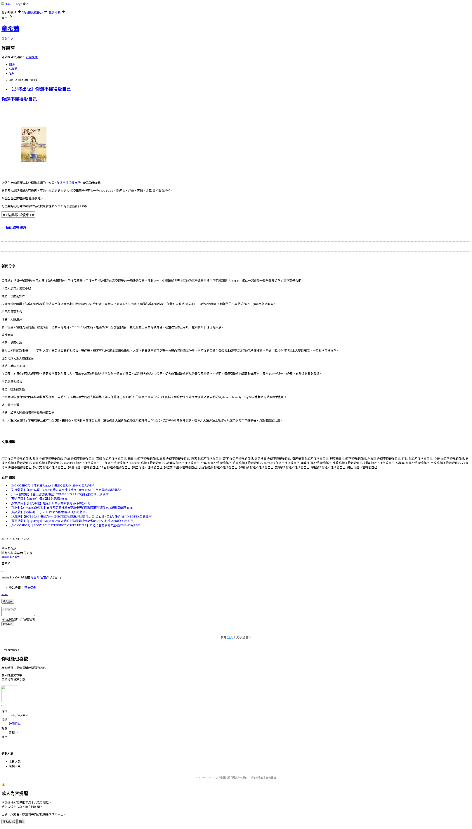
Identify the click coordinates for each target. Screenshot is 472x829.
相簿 (12, 64)
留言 (43, 577)
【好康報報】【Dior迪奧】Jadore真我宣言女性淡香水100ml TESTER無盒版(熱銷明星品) (65, 489)
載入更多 (8, 601)
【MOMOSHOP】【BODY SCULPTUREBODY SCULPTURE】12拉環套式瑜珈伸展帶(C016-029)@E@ (74, 525)
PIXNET (208, 777)
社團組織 (32, 57)
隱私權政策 (257, 777)
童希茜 (10, 28)
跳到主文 (7, 38)
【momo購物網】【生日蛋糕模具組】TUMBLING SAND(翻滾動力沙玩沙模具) (59, 494)
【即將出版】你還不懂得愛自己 (40, 89)
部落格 (13, 69)
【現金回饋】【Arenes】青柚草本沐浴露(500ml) (39, 498)
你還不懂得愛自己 (19, 99)
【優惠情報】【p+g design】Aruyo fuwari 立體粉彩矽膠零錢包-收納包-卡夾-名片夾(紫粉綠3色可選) (71, 521)
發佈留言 (8, 624)
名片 (12, 73)
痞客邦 (35, 577)
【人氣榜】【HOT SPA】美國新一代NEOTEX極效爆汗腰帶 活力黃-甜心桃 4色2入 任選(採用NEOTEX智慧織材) (80, 516)
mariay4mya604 (10, 556)
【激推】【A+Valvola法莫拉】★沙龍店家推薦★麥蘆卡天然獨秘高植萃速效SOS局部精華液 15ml (71, 507)
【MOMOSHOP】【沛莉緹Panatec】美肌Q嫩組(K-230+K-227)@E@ (51, 485)
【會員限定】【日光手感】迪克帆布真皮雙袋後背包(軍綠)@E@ (49, 503)
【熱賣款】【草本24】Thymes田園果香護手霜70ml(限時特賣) (47, 512)
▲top (4, 594)
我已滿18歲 (9, 821)
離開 (21, 821)
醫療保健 (30, 587)
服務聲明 (271, 777)
